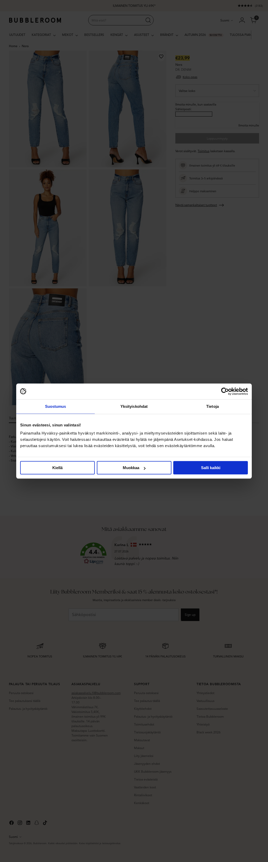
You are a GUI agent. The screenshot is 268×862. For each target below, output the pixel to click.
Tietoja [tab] (212, 406)
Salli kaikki (210, 467)
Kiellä (57, 467)
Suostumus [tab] (55, 406)
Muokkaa (131, 467)
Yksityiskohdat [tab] (134, 406)
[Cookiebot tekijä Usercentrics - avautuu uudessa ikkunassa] (225, 391)
